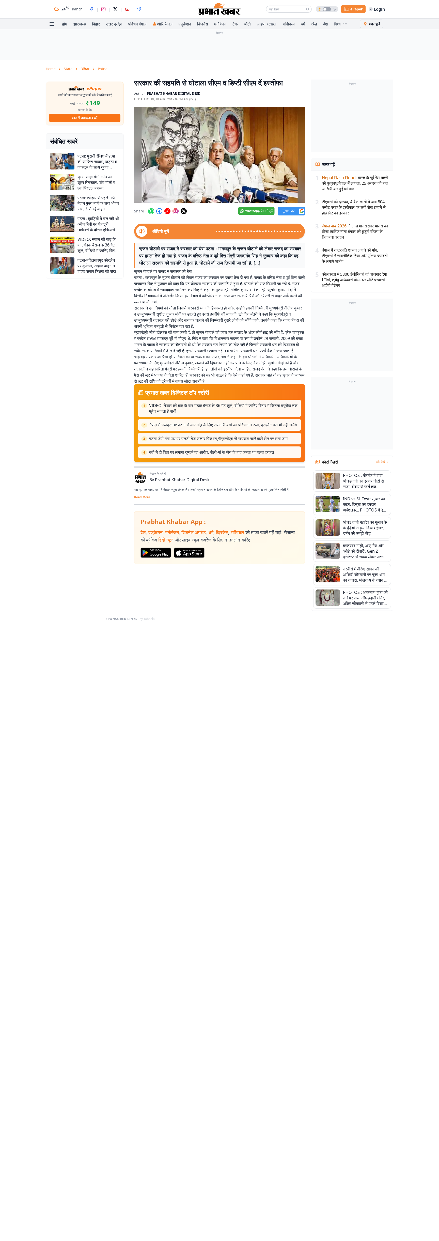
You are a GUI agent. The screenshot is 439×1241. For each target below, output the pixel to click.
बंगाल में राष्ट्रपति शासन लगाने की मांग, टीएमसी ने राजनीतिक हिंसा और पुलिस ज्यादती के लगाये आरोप (355, 255)
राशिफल (289, 24)
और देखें (380, 462)
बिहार (96, 24)
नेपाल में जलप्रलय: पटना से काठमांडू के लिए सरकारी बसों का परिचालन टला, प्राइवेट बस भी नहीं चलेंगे (223, 425)
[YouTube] (127, 9)
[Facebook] (91, 9)
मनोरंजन (220, 24)
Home (51, 68)
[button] (219, 155)
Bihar (85, 68)
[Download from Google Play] (155, 553)
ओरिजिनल (165, 24)
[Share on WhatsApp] (151, 211)
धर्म (303, 24)
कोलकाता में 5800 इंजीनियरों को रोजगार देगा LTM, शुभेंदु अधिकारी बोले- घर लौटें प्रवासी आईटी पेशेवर (354, 279)
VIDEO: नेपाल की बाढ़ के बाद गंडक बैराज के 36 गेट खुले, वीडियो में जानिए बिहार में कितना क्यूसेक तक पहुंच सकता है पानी (223, 408)
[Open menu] (52, 24)
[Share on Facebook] (159, 211)
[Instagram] (103, 9)
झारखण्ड (79, 24)
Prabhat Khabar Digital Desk (182, 480)
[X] (115, 9)
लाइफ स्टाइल (266, 24)
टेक (235, 24)
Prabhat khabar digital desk (173, 93)
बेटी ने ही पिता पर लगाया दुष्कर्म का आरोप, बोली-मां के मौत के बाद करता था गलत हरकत (211, 452)
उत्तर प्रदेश (114, 24)
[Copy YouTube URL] (167, 211)
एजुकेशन (185, 24)
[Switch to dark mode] (327, 9)
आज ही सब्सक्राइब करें (84, 118)
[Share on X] (184, 211)
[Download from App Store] (189, 553)
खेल (314, 24)
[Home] (219, 9)
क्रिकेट (222, 532)
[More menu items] (345, 24)
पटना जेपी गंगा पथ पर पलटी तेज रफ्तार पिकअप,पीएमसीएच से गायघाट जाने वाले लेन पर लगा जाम (218, 438)
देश (325, 24)
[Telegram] (139, 9)
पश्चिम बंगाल (137, 24)
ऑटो (247, 24)
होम (64, 24)
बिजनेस (202, 24)
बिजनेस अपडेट (193, 532)
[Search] (307, 9)
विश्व (337, 24)
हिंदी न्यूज (166, 540)
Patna (102, 68)
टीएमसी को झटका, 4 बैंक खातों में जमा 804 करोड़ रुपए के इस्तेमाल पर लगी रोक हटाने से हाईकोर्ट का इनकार (354, 207)
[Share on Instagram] (176, 211)
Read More (142, 497)
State (68, 68)
